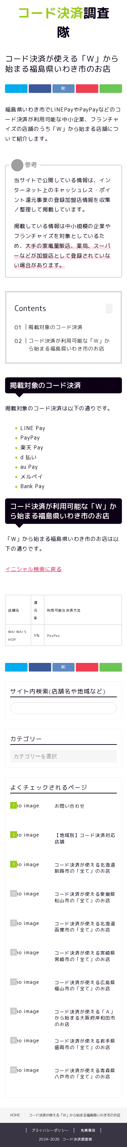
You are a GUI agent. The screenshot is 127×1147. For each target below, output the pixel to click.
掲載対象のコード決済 (55, 327)
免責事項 (88, 1130)
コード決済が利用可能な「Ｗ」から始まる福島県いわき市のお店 (69, 345)
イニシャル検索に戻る (33, 569)
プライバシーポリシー (50, 1130)
